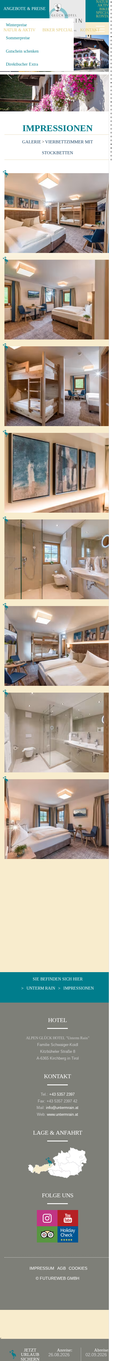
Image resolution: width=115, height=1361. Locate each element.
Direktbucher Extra (22, 64)
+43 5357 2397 (62, 1094)
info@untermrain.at (62, 1107)
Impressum (41, 1268)
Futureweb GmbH (59, 1278)
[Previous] (9, 74)
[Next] (105, 74)
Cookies (78, 1268)
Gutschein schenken (22, 51)
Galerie (31, 141)
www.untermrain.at (62, 1114)
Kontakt (90, 29)
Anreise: (64, 1349)
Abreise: (101, 1349)
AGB (61, 1268)
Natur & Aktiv (19, 29)
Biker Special (57, 29)
